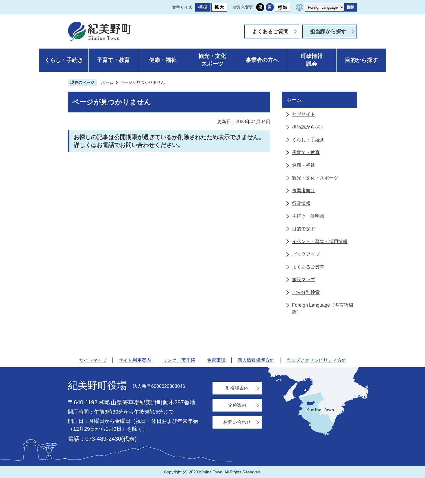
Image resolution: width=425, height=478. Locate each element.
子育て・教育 (113, 60)
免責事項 (216, 360)
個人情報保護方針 (255, 360)
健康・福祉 (163, 60)
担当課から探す (328, 31)
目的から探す (361, 60)
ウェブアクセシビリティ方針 (316, 360)
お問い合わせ (237, 422)
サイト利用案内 (135, 360)
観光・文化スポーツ (212, 60)
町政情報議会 (312, 60)
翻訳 (350, 7)
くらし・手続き (64, 60)
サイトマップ (93, 360)
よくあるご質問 (270, 31)
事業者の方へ (262, 60)
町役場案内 (237, 388)
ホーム (107, 82)
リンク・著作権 (179, 360)
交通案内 (237, 405)
